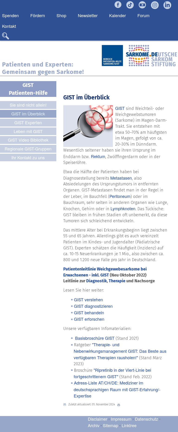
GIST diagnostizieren (93, 306)
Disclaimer (97, 419)
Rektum (98, 156)
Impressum (121, 419)
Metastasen (121, 178)
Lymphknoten (123, 208)
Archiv (93, 425)
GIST (120, 108)
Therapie (117, 280)
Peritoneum (119, 196)
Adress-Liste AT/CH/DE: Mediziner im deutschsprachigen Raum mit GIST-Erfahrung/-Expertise (117, 389)
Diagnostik (96, 280)
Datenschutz (147, 419)
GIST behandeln (89, 312)
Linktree (129, 425)
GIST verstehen (88, 299)
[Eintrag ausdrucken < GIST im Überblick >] (119, 405)
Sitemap (110, 425)
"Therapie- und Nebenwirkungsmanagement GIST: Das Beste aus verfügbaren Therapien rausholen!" (120, 350)
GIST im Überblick (86, 97)
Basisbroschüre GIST (95, 338)
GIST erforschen (89, 319)
